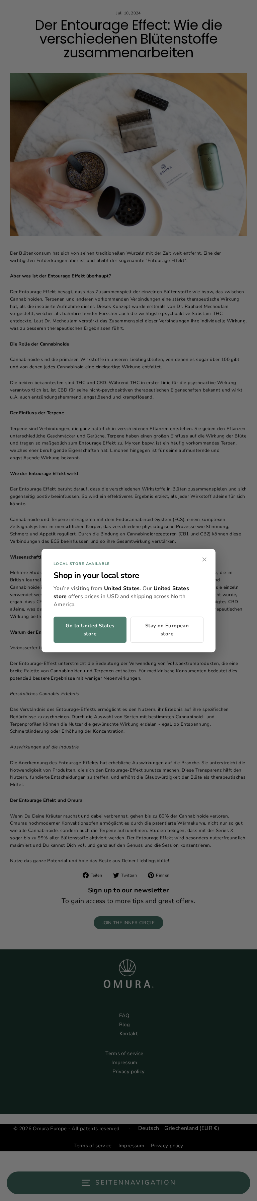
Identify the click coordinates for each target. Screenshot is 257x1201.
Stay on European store (167, 629)
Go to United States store (90, 629)
